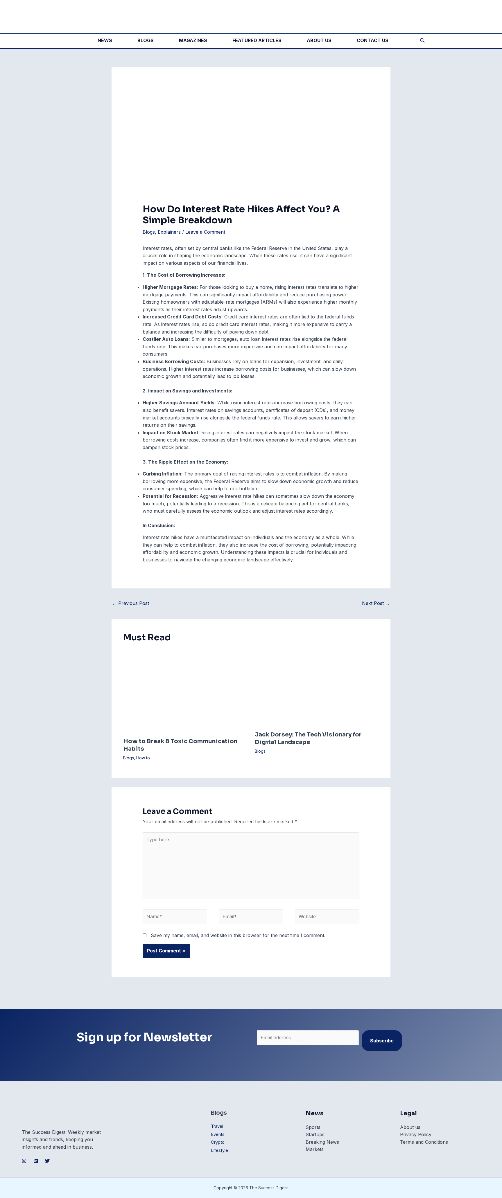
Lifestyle (219, 1150)
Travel (217, 1126)
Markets (315, 1149)
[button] (422, 40)
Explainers (169, 232)
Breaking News (322, 1142)
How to (143, 757)
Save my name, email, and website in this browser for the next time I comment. (238, 935)
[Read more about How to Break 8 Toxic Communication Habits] (185, 691)
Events (218, 1134)
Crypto (218, 1142)
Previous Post (130, 603)
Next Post (376, 603)
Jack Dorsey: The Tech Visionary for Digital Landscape (308, 738)
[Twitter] (47, 1161)
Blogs (149, 232)
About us (410, 1127)
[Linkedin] (35, 1161)
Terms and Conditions (424, 1142)
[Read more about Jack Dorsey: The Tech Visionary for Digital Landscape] (317, 688)
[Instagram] (24, 1161)
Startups (315, 1134)
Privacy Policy (415, 1134)
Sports (313, 1127)
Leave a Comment (205, 232)
